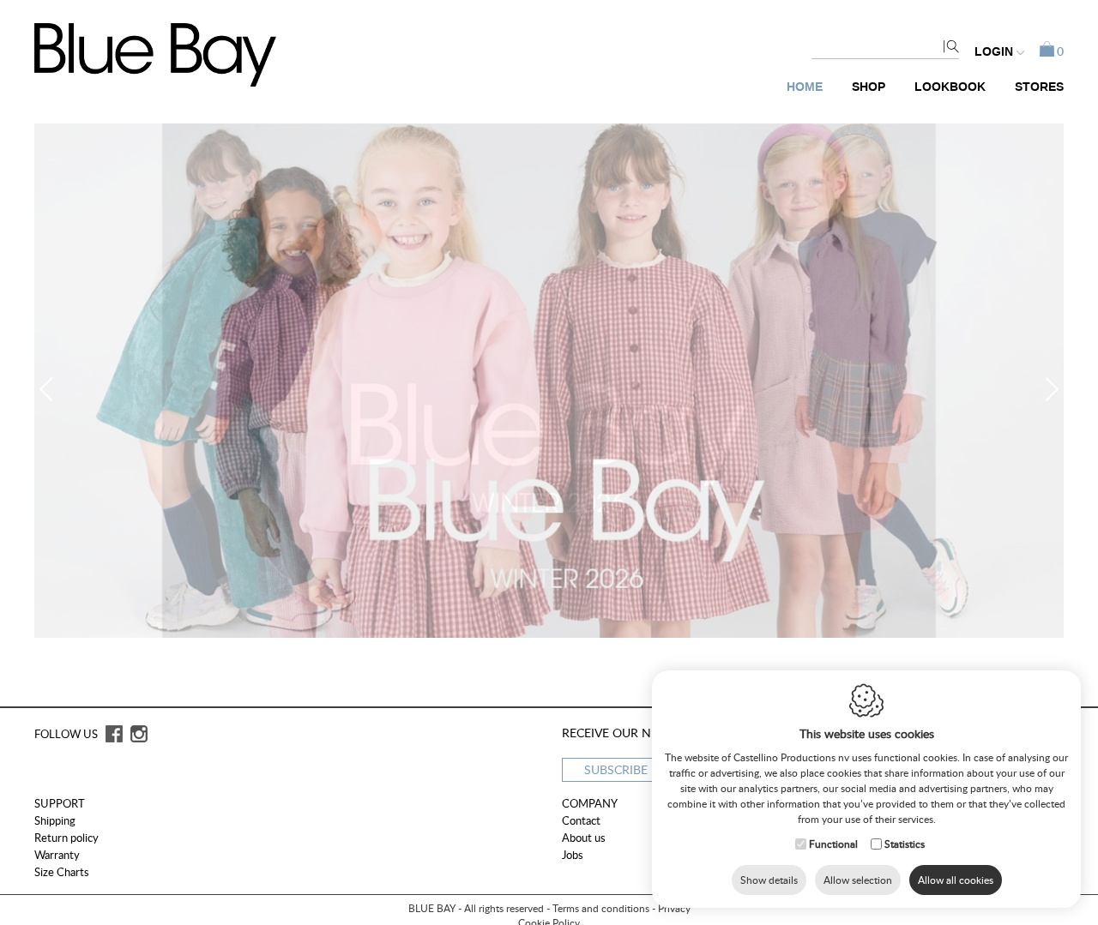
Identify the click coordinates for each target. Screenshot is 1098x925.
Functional (833, 844)
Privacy (674, 908)
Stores (1039, 87)
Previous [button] (51, 389)
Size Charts (61, 872)
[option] (549, 380)
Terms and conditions (600, 908)
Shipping (54, 820)
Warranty (57, 854)
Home (805, 87)
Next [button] (1047, 389)
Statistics (904, 844)
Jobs (572, 854)
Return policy (66, 837)
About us (584, 837)
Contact (581, 820)
